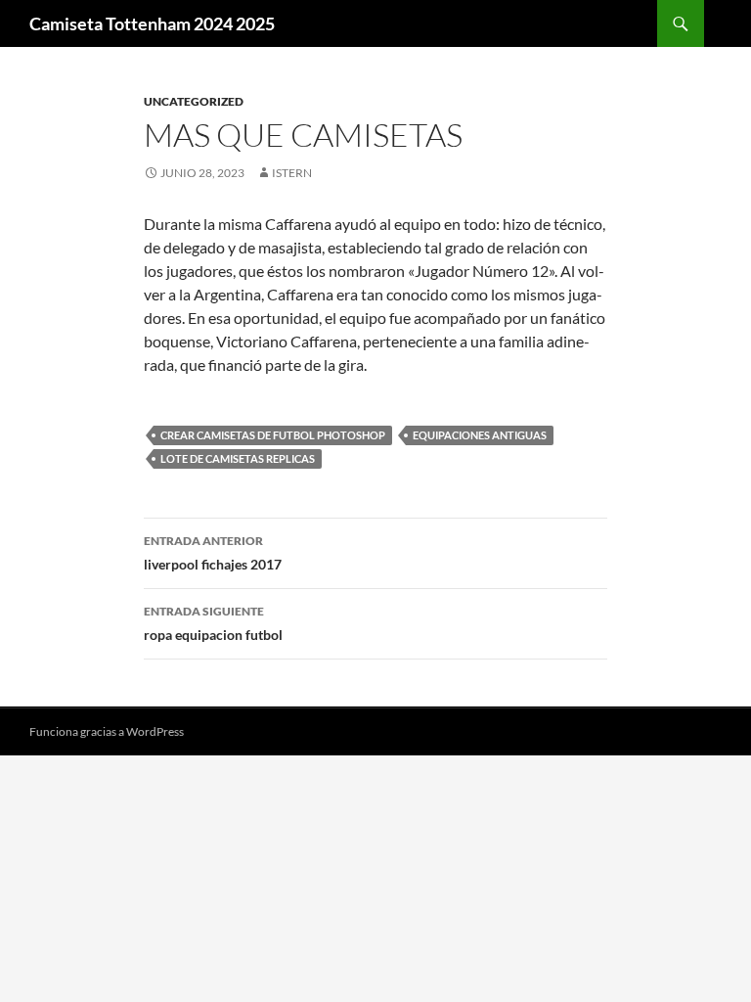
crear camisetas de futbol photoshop (272, 435)
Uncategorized (193, 101)
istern (292, 172)
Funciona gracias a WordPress (106, 731)
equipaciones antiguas (480, 435)
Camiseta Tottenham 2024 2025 (152, 23)
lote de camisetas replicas (237, 458)
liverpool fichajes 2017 (213, 552)
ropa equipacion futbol (213, 623)
